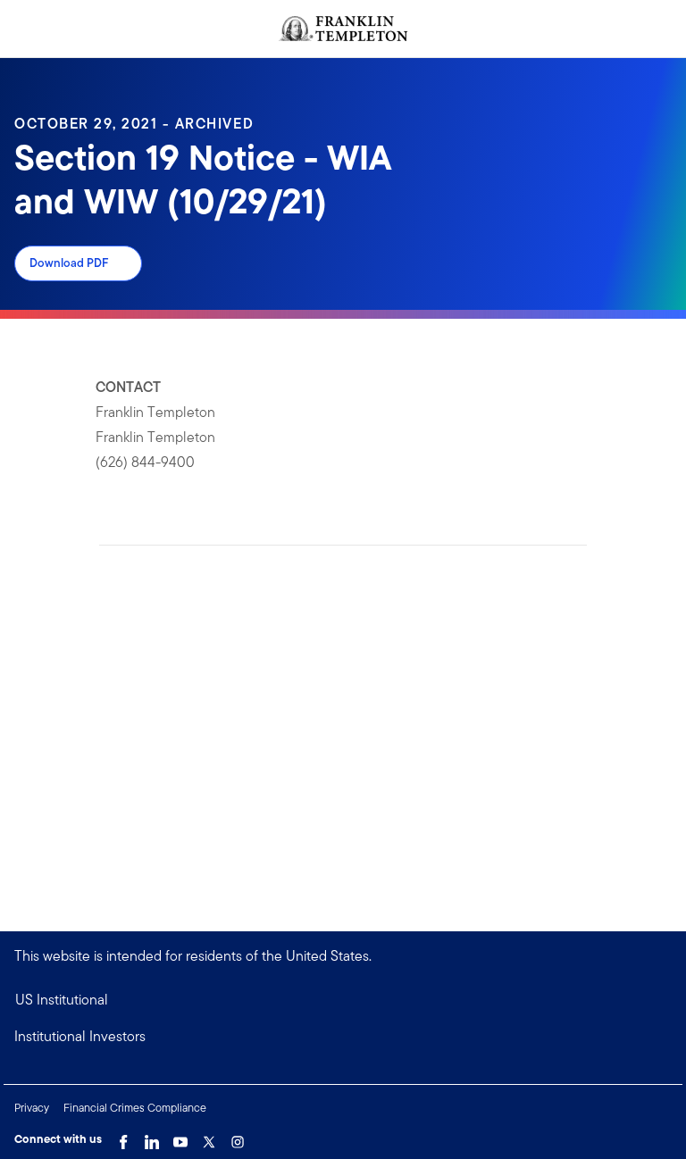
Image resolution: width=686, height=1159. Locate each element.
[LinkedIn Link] (152, 1137)
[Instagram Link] (237, 1137)
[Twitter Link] (209, 1137)
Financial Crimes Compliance (134, 1107)
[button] (343, 1037)
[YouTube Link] (180, 1137)
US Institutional (61, 999)
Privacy (31, 1107)
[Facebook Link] (123, 1137)
